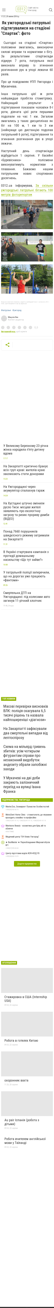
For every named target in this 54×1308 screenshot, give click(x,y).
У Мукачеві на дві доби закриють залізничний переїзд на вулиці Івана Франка (22, 785)
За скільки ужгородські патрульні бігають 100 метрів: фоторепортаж (27, 190)
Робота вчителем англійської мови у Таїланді (25, 1141)
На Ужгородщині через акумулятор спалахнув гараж (24, 489)
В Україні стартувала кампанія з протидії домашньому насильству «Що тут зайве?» (26, 556)
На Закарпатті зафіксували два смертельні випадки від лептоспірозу (25, 733)
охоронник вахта (16, 1080)
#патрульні (6, 310)
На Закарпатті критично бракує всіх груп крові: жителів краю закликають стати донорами (25, 470)
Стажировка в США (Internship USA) (25, 999)
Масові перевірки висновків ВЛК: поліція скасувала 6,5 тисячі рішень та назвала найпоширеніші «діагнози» (25, 713)
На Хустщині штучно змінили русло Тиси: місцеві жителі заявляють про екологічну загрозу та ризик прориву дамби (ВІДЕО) (26, 511)
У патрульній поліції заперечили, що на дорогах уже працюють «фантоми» (26, 576)
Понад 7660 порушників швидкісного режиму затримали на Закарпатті (26, 535)
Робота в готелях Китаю (21, 1040)
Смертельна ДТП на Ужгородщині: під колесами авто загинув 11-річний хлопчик (26, 596)
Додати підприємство (27, 863)
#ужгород (16, 310)
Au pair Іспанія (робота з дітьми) (21, 1122)
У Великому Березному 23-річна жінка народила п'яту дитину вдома (25, 449)
